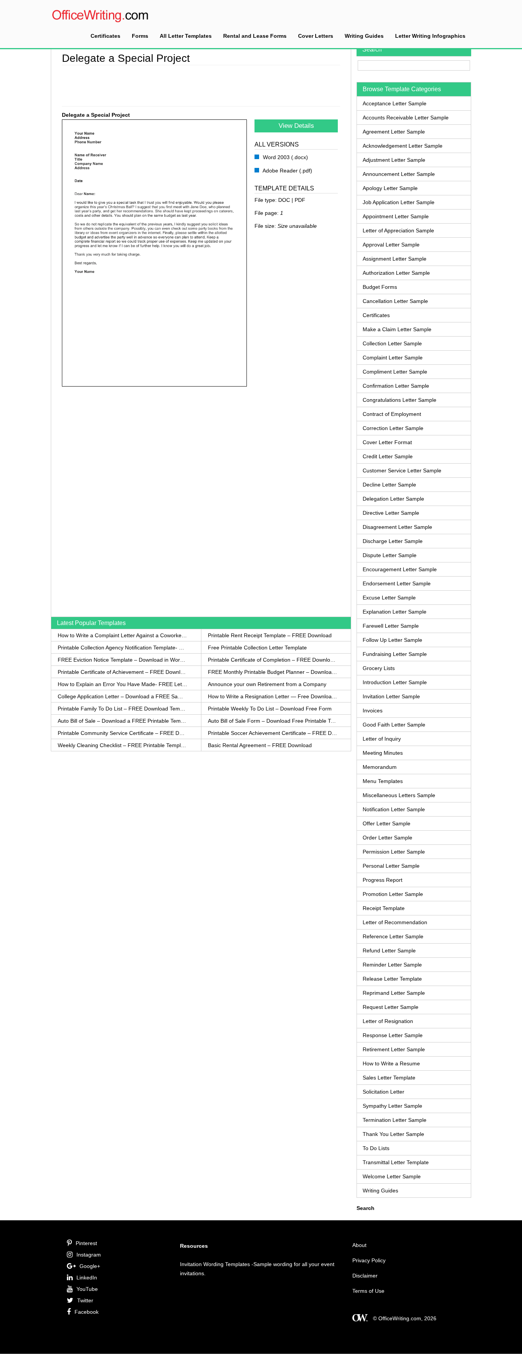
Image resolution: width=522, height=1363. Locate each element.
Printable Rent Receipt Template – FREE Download (270, 635)
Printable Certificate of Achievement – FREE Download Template (122, 672)
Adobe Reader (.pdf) (286, 171)
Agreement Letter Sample (394, 132)
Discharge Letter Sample (393, 541)
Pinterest (86, 1243)
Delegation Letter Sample (393, 499)
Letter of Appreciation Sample (398, 230)
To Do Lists (376, 1148)
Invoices (373, 710)
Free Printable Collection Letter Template (257, 647)
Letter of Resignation (388, 1021)
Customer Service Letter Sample (402, 470)
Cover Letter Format (387, 442)
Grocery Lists (379, 668)
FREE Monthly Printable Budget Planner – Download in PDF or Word (272, 672)
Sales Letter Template (389, 1078)
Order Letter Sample (387, 838)
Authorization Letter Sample (396, 273)
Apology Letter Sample (390, 188)
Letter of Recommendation (395, 922)
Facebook (87, 1312)
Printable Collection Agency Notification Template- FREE (122, 647)
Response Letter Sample (393, 1035)
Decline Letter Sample (389, 485)
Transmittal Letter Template (396, 1162)
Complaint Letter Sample (393, 357)
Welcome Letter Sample (392, 1176)
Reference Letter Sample (393, 936)
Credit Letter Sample (388, 456)
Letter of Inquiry (382, 739)
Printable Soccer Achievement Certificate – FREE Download (272, 733)
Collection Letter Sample (392, 343)
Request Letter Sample (390, 1007)
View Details (296, 125)
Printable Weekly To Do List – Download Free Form (270, 709)
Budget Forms (380, 287)
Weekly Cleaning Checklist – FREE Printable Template (122, 745)
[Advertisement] (201, 84)
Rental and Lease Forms (255, 36)
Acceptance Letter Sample (394, 103)
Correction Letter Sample (393, 428)
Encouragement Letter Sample (400, 569)
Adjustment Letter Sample (394, 160)
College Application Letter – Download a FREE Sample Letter (122, 696)
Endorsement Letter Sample (397, 583)
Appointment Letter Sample (396, 216)
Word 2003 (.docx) (284, 157)
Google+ (89, 1266)
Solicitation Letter (383, 1092)
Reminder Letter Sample (392, 965)
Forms (140, 36)
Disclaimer (365, 1276)
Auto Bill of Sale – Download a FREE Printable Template (122, 721)
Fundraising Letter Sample (395, 654)
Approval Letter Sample (391, 245)
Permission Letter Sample (394, 852)
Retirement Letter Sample (394, 1049)
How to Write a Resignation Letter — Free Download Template (272, 696)
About (359, 1245)
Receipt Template (384, 908)
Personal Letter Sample (391, 866)
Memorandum (380, 767)
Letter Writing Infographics (430, 36)
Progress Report (382, 880)
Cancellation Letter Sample (395, 301)
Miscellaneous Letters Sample (399, 795)
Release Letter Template (392, 979)
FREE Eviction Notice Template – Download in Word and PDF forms (122, 660)
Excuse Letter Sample (389, 597)
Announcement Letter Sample (399, 174)
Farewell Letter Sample (391, 626)
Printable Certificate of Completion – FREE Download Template (272, 660)
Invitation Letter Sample (391, 696)
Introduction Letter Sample (395, 682)
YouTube (87, 1289)
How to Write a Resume (391, 1063)
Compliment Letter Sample (395, 372)
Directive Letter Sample (391, 513)
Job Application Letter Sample (398, 202)
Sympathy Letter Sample (392, 1106)
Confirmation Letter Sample (396, 386)
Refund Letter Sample (389, 950)
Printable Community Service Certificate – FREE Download (122, 733)
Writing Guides (364, 36)
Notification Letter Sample (394, 809)
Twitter (85, 1300)
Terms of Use (368, 1291)
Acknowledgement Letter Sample (403, 146)
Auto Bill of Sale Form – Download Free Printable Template (272, 721)
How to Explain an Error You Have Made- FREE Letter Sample (122, 684)
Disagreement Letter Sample (397, 527)
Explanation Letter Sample (394, 612)
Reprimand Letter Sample (394, 993)
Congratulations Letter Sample (399, 400)
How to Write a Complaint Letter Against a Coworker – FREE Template (122, 635)
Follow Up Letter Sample (392, 640)
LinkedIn (86, 1277)
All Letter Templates (186, 36)
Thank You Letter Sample (393, 1134)
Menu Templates (383, 781)
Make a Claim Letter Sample (397, 329)
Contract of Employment (392, 414)
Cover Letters (315, 36)
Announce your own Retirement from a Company (267, 684)
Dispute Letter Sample (390, 555)
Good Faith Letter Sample (394, 725)
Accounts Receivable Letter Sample (406, 117)
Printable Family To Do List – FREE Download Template (122, 709)
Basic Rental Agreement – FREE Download (260, 745)
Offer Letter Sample (386, 823)
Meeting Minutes (383, 753)
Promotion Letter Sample (393, 894)
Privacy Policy (369, 1260)
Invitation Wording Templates (215, 1264)
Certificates (105, 36)
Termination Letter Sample (394, 1120)
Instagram (88, 1255)
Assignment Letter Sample (394, 259)
